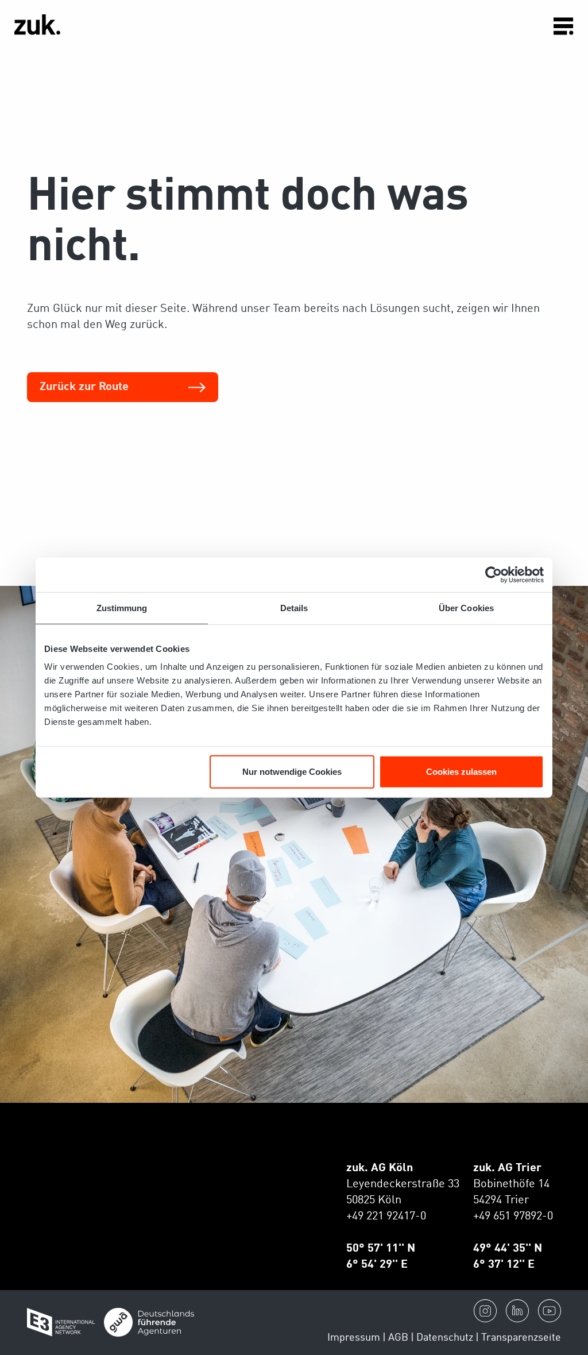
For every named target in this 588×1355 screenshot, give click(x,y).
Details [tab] (294, 607)
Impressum (353, 1338)
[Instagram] (485, 1310)
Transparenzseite (521, 1338)
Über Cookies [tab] (466, 607)
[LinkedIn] (517, 1310)
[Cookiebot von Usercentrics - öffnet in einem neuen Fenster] (493, 574)
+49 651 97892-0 (513, 1216)
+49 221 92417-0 (386, 1216)
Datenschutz (444, 1338)
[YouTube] (549, 1310)
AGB (398, 1338)
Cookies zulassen (461, 772)
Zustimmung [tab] (122, 607)
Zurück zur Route (84, 387)
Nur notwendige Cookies (292, 772)
